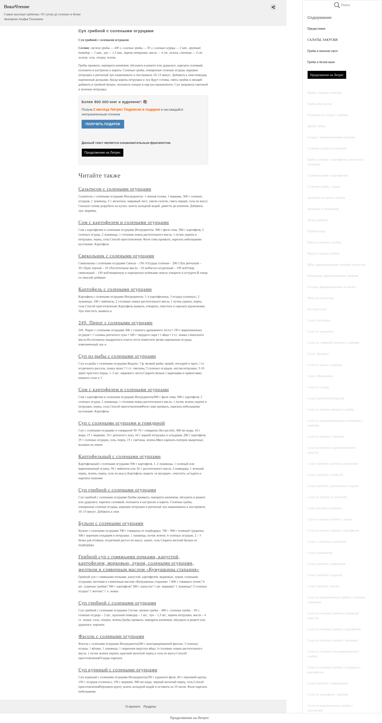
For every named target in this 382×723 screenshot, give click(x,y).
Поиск (341, 5)
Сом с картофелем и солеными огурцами (123, 222)
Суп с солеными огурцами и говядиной (121, 423)
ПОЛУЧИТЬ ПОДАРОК (103, 124)
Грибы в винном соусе (322, 51)
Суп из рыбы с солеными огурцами (117, 356)
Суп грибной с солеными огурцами (117, 489)
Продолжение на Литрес (327, 75)
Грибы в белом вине (321, 62)
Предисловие (316, 28)
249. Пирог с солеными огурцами (115, 322)
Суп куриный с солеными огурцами (117, 669)
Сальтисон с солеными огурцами (114, 188)
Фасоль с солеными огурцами (111, 636)
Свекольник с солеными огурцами (116, 255)
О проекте (132, 706)
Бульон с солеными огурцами (110, 523)
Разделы (149, 706)
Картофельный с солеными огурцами (119, 456)
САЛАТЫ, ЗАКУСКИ (322, 39)
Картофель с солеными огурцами (115, 289)
